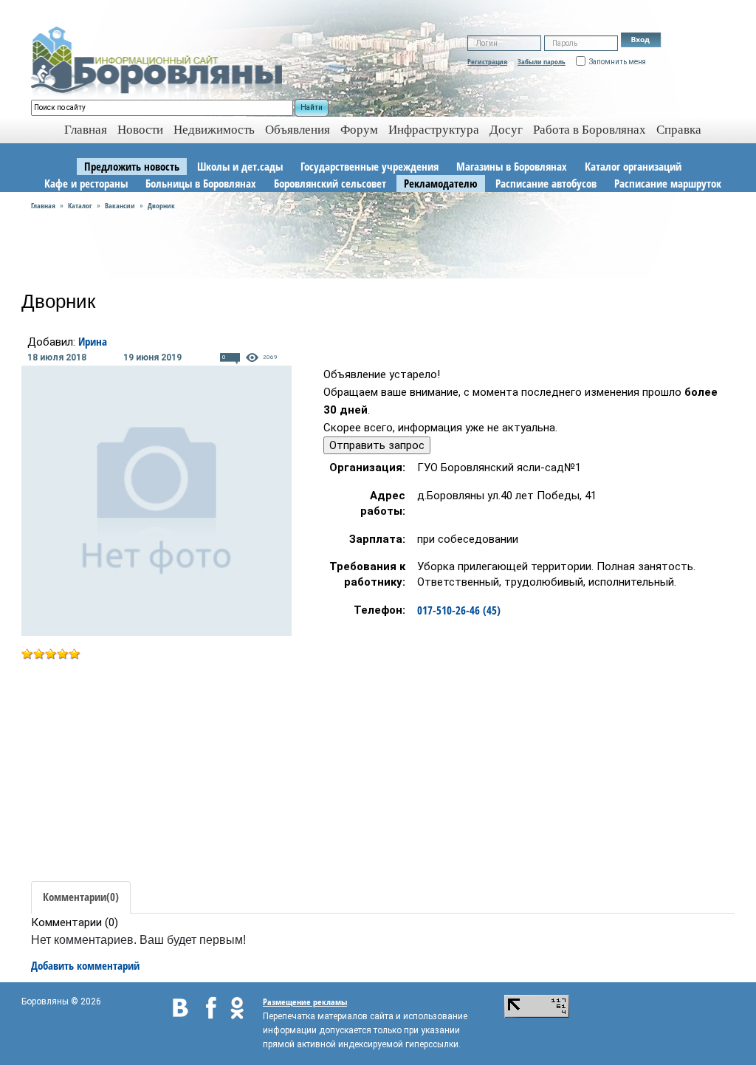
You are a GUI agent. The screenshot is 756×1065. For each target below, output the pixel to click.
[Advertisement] (145, 765)
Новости (140, 130)
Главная (43, 205)
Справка (678, 130)
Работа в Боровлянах (589, 130)
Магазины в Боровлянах (511, 166)
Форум (359, 130)
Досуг (506, 130)
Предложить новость (131, 166)
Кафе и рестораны (86, 183)
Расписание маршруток (667, 183)
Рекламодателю (441, 183)
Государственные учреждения (369, 166)
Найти (311, 107)
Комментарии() (81, 896)
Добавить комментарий (85, 965)
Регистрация (487, 61)
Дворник (161, 205)
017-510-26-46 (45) (459, 610)
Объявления (297, 130)
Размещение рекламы (305, 1002)
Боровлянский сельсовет (330, 183)
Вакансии (120, 205)
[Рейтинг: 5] (50, 652)
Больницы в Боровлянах (200, 183)
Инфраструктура (433, 130)
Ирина (92, 341)
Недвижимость (214, 130)
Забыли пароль (542, 61)
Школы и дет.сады (240, 166)
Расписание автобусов (546, 183)
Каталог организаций (633, 166)
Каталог (80, 205)
